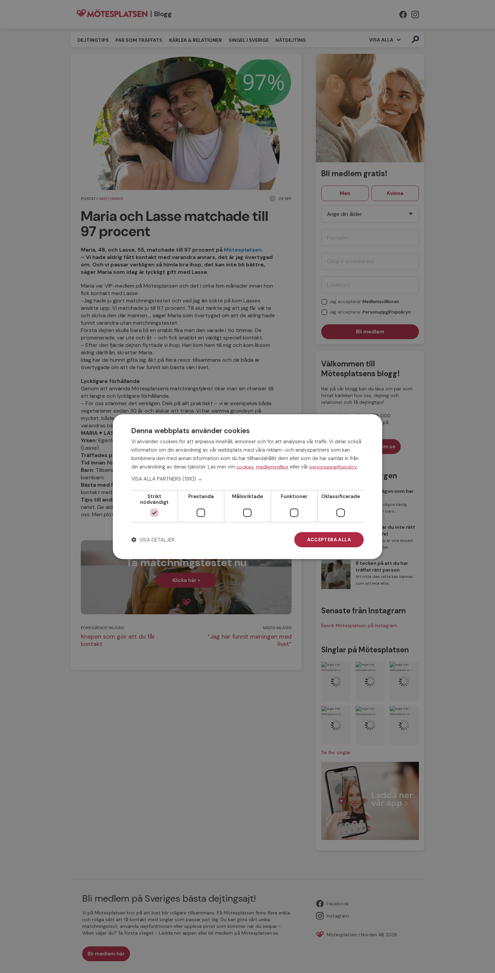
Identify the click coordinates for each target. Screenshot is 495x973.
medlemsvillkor (272, 466)
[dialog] (247, 486)
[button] (247, 479)
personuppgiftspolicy (333, 466)
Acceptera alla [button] (329, 540)
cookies (245, 466)
